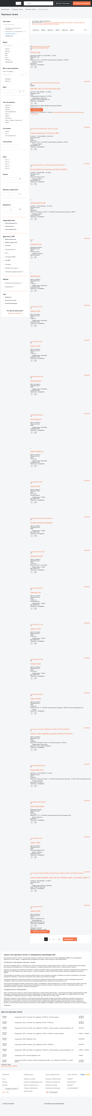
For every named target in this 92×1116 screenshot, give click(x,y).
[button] (32, 66)
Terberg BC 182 (35, 592)
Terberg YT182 (4, 1017)
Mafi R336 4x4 (35, 276)
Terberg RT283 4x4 (36, 451)
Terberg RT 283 (35, 664)
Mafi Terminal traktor (37, 806)
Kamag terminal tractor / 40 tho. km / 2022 (44, 133)
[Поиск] (25, 3)
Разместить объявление (40, 931)
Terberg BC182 (4, 1060)
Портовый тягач (36, 244)
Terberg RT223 (4, 1055)
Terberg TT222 (35, 486)
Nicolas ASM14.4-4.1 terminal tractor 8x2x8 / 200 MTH (48, 169)
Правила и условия (29, 1079)
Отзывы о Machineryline (31, 1088)
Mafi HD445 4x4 (35, 381)
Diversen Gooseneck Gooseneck (41, 523)
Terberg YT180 (35, 52)
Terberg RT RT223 (36, 556)
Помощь (4, 1082)
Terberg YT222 (35, 346)
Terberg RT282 (4, 1044)
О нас (4, 1079)
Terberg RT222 (4, 1033)
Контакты (5, 1085)
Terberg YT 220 (35, 629)
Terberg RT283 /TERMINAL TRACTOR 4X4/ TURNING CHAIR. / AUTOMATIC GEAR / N (60, 877)
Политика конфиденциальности (33, 1082)
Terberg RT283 (35, 911)
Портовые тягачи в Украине (9, 1065)
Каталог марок (28, 1091)
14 (59, 939)
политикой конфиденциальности (61, 112)
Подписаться (37, 110)
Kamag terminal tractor (38, 203)
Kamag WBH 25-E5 (36, 770)
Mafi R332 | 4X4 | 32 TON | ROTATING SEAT (45, 89)
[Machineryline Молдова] (7, 3)
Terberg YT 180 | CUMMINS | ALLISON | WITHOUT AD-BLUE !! (51, 733)
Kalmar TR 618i (35, 699)
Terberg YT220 (4, 1039)
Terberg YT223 (35, 311)
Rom (3, 1092)
